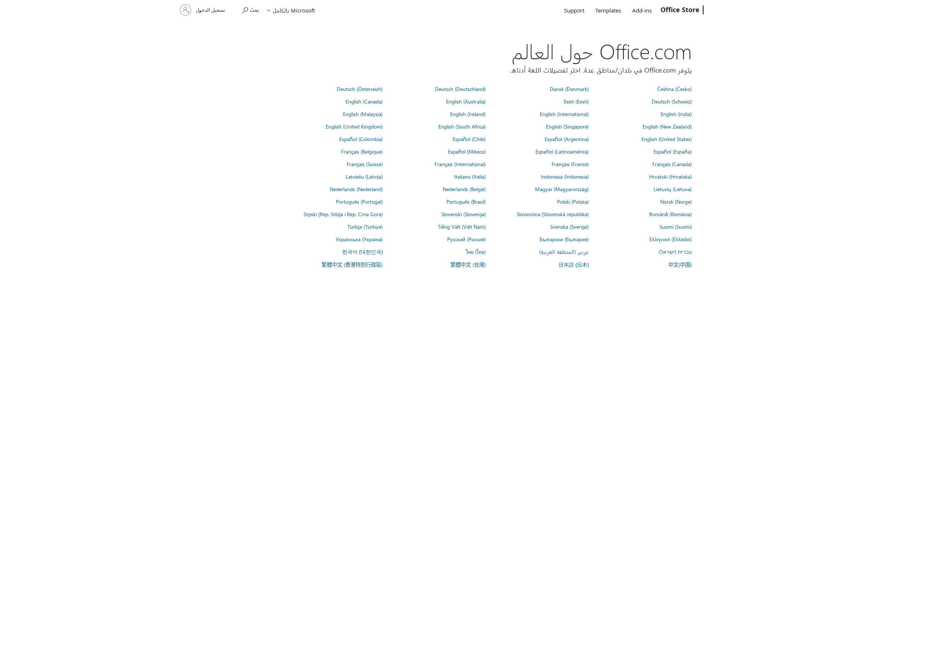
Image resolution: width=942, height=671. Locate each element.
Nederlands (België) (464, 189)
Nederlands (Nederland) (356, 189)
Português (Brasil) (466, 201)
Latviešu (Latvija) (364, 176)
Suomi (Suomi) (675, 226)
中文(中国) (680, 264)
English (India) (676, 113)
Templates (608, 10)
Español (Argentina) (567, 139)
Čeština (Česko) (674, 88)
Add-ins (642, 10)
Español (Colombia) (361, 139)
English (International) (564, 113)
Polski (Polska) (573, 201)
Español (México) (467, 151)
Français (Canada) (672, 164)
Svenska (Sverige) (569, 226)
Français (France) (570, 164)
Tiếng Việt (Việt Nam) (462, 226)
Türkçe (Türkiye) (365, 226)
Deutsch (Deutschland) (460, 88)
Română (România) (670, 214)
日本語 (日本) (574, 264)
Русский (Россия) (466, 239)
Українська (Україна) (359, 239)
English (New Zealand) (667, 126)
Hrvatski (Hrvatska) (670, 176)
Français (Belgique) (362, 151)
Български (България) (564, 239)
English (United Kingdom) (354, 126)
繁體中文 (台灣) (468, 264)
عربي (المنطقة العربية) (564, 251)
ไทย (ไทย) (476, 251)
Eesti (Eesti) (576, 101)
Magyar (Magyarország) (562, 189)
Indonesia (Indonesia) (565, 176)
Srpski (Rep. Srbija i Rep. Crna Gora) (343, 214)
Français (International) (460, 164)
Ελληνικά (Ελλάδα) (670, 239)
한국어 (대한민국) (362, 251)
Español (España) (673, 151)
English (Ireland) (468, 113)
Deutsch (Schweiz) (672, 101)
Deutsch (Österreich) (360, 88)
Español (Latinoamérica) (562, 151)
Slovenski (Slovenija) (463, 214)
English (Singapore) (567, 126)
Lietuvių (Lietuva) (673, 189)
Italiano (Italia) (470, 176)
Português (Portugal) (359, 201)
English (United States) (666, 139)
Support (574, 10)
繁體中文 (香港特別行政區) (352, 264)
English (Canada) (364, 101)
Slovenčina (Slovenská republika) (553, 214)
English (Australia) (466, 101)
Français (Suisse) (365, 164)
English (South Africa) (462, 126)
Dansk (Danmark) (569, 88)
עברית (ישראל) (675, 251)
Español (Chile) (469, 139)
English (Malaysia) (363, 113)
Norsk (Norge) (676, 201)
